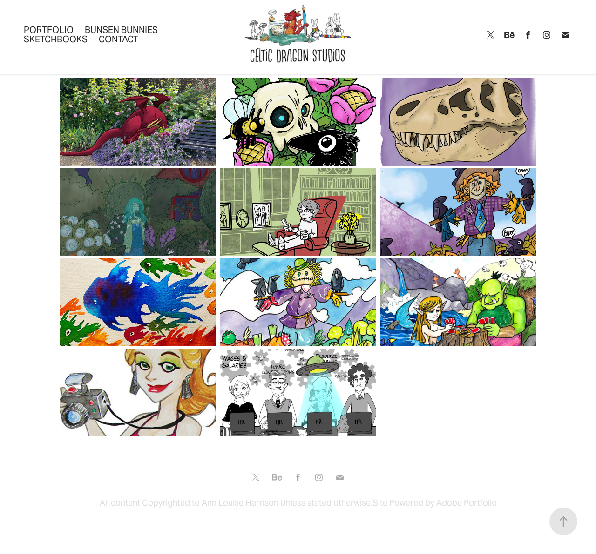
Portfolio (49, 29)
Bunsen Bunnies (121, 29)
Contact (118, 39)
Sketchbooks (56, 39)
